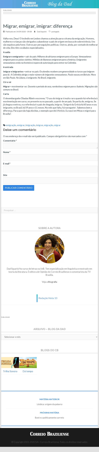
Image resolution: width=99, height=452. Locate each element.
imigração (30, 125)
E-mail (6, 163)
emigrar (21, 125)
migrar (57, 125)
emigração (11, 125)
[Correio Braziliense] (32, 3)
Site (5, 175)
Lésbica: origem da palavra (49, 404)
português (55, 32)
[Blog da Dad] (59, 3)
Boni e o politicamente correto (49, 417)
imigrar (39, 125)
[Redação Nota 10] (49, 298)
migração (48, 125)
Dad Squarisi (42, 32)
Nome (6, 152)
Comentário (10, 140)
